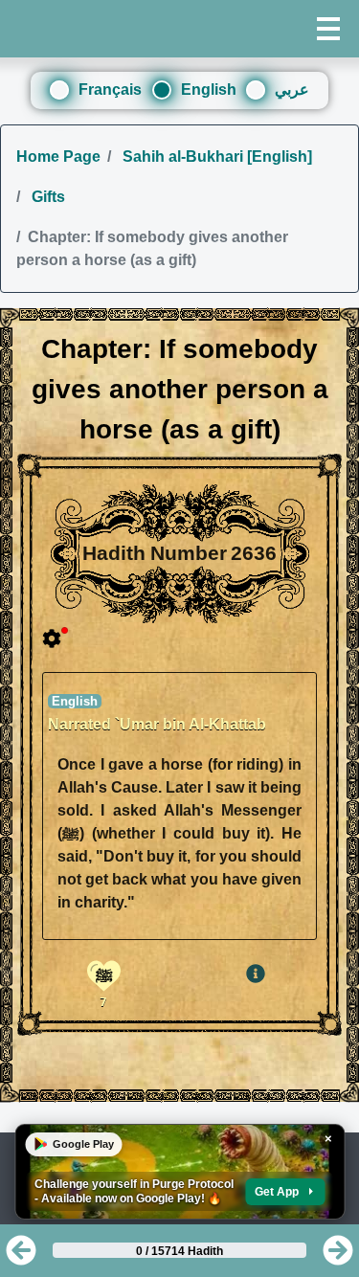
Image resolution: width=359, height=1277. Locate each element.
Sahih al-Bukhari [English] (215, 156)
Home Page (58, 156)
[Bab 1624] (21, 1256)
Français (110, 89)
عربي (292, 89)
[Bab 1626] (338, 1256)
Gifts (46, 197)
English (208, 89)
